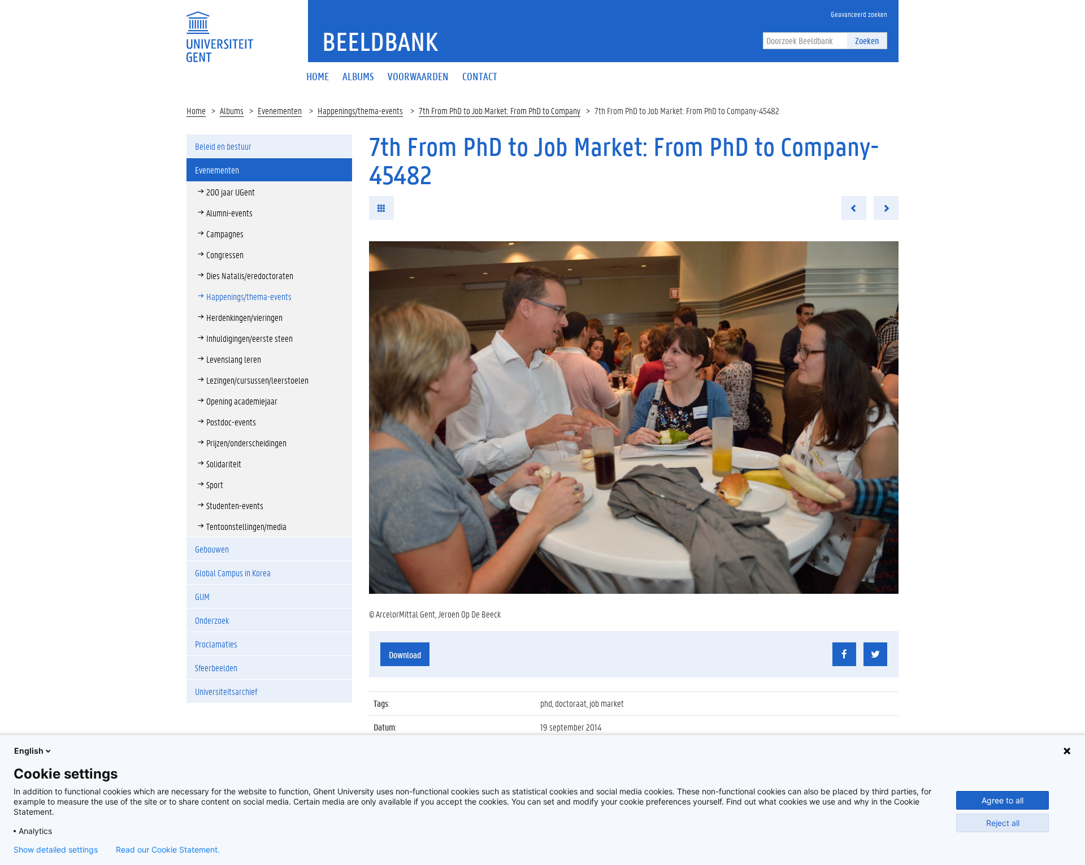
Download (405, 654)
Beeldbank (380, 41)
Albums (232, 110)
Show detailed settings (56, 849)
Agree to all (1002, 800)
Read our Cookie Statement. (168, 849)
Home (196, 110)
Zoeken (867, 40)
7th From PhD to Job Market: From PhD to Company (499, 110)
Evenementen (280, 110)
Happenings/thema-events (360, 110)
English (29, 750)
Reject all (1002, 823)
